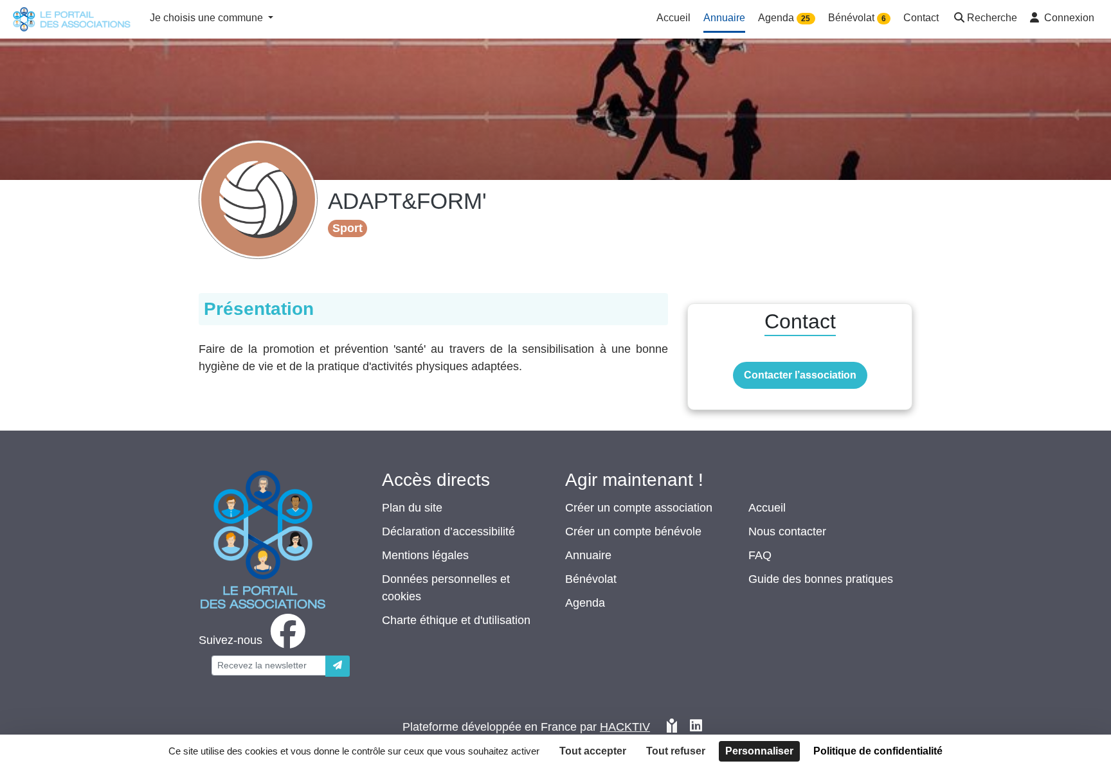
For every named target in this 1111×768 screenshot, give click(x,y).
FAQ (760, 555)
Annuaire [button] (724, 17)
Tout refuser (675, 751)
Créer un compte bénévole (633, 531)
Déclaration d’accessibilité (448, 531)
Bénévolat (591, 579)
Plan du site (412, 507)
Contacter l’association (800, 375)
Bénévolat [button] (857, 17)
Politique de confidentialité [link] (878, 751)
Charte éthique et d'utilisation (456, 620)
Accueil (767, 507)
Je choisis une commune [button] (208, 17)
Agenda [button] (784, 17)
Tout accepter (592, 751)
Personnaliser (759, 751)
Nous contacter (787, 531)
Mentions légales (425, 555)
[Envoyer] (337, 666)
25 (805, 18)
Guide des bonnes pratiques (820, 579)
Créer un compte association (638, 507)
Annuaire (588, 555)
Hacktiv (625, 726)
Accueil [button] (673, 17)
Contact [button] (921, 17)
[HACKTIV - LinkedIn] (696, 727)
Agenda (585, 602)
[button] (984, 19)
